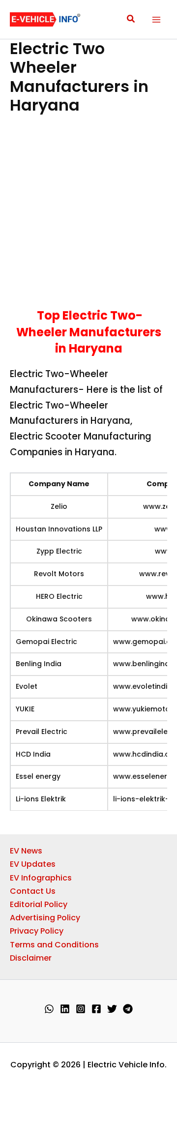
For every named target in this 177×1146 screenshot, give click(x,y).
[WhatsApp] (49, 1009)
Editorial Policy (38, 904)
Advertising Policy (45, 917)
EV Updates (33, 864)
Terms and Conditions (54, 944)
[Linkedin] (65, 1009)
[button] (131, 20)
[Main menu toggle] (156, 19)
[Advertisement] (88, 215)
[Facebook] (96, 1009)
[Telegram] (128, 1009)
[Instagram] (81, 1009)
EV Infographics (41, 877)
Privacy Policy (36, 931)
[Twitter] (112, 1009)
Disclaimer (31, 958)
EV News (26, 850)
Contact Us (33, 891)
